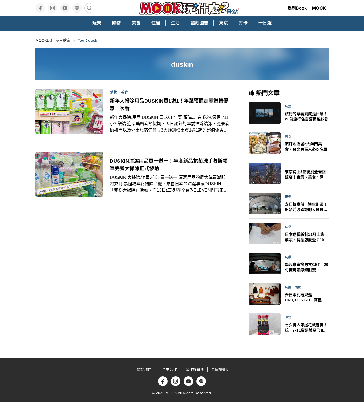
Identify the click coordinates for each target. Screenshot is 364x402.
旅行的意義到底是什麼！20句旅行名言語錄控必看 (306, 116)
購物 (113, 92)
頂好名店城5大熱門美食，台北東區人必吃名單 (306, 146)
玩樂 (288, 106)
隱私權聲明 (220, 369)
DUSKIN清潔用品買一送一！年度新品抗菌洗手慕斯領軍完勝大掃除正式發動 (169, 164)
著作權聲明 (194, 369)
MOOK (319, 8)
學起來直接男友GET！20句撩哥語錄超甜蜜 (307, 267)
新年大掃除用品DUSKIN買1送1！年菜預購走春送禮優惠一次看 (169, 104)
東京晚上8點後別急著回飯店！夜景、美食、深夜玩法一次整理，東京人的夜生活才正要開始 (306, 175)
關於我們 (144, 369)
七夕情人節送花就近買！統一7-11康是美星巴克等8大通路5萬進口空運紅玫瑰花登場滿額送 (306, 328)
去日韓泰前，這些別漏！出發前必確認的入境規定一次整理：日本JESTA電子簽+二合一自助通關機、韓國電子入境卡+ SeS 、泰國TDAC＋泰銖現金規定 (306, 207)
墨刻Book (297, 8)
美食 (124, 92)
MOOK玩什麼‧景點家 (52, 40)
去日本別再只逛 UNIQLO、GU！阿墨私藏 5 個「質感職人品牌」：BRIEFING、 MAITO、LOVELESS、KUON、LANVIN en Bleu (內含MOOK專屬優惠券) (306, 298)
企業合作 (169, 369)
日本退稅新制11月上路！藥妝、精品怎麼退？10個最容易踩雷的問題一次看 (306, 237)
